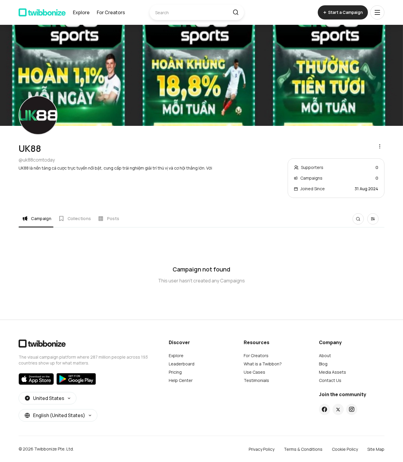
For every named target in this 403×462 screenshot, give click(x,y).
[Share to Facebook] (324, 409)
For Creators (111, 12)
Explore (81, 12)
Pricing (175, 372)
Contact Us (330, 380)
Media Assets (332, 372)
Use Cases (254, 372)
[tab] (37, 218)
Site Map (375, 449)
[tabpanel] (201, 271)
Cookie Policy (345, 449)
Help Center (181, 380)
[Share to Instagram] (351, 409)
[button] (235, 12)
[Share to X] (338, 409)
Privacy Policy (261, 449)
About (325, 355)
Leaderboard (181, 364)
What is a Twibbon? (263, 364)
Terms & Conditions (303, 449)
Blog (323, 364)
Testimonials (256, 380)
